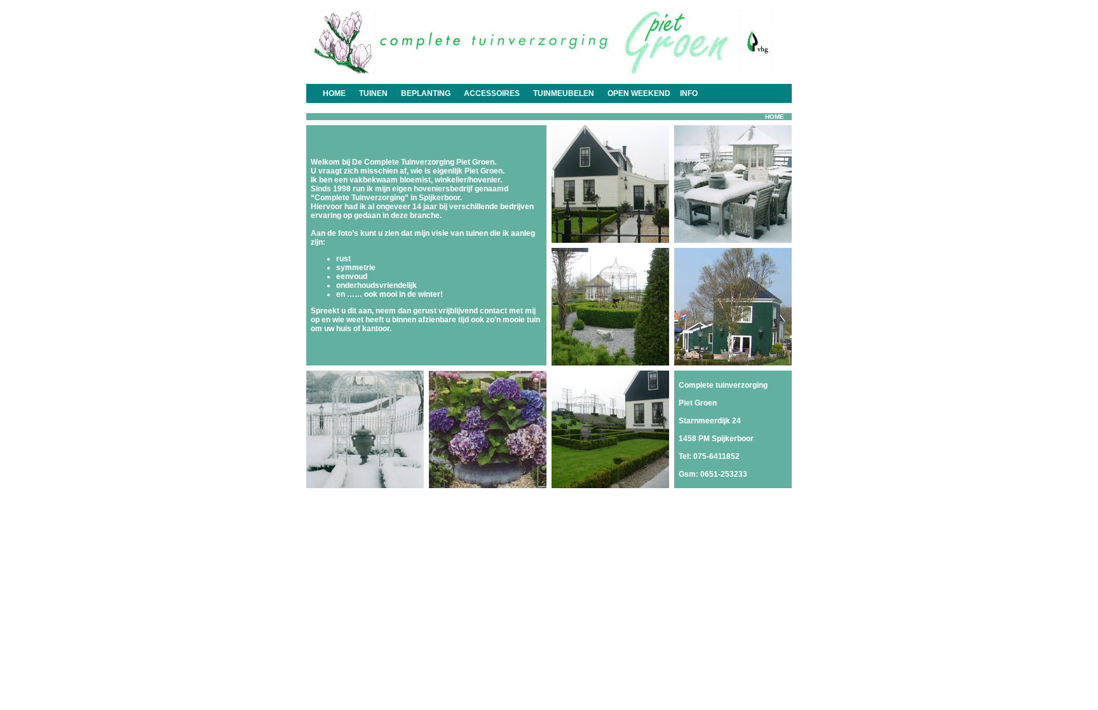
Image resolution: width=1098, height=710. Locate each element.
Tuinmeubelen (563, 93)
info (689, 93)
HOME (774, 116)
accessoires (492, 93)
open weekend (638, 93)
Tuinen (373, 93)
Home (334, 93)
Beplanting (426, 93)
